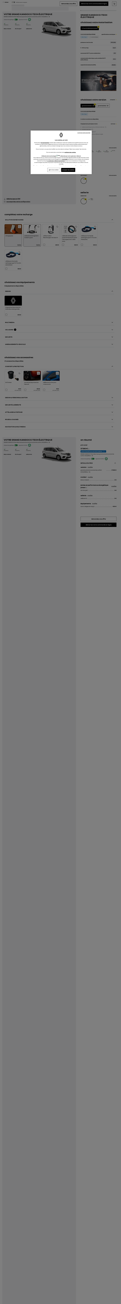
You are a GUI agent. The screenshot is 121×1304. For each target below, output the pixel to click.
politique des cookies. (70, 152)
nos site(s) (64, 159)
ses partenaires (45, 142)
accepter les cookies (68, 170)
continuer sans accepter (83, 132)
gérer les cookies (54, 170)
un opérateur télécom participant (56, 161)
